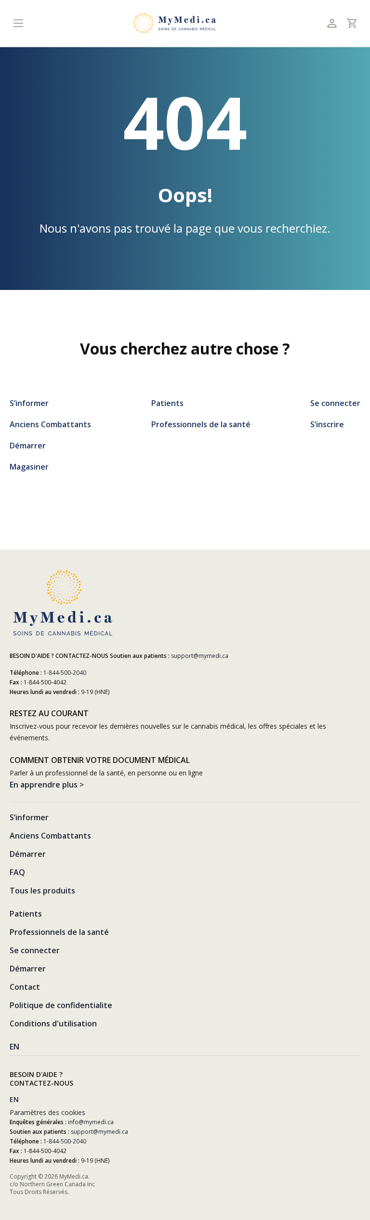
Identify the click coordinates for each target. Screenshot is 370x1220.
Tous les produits (42, 890)
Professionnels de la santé (201, 424)
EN (14, 1046)
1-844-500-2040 (64, 673)
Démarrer (28, 445)
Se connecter (335, 403)
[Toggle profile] (332, 23)
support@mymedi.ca (199, 656)
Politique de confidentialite (61, 1005)
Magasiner (29, 466)
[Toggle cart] (351, 23)
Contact (25, 987)
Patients (167, 403)
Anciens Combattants (50, 424)
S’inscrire (327, 424)
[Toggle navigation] (18, 23)
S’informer (29, 403)
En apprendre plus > (47, 784)
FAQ (17, 872)
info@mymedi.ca (91, 1122)
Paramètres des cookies (47, 1112)
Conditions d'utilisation (53, 1023)
